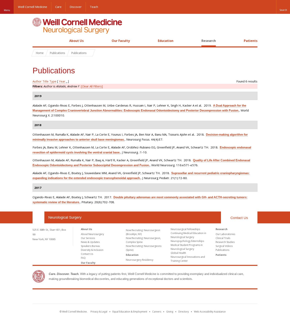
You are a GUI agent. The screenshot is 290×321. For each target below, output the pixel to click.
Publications (222, 250)
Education (165, 41)
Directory (183, 311)
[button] (283, 7)
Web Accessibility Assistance (210, 311)
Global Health (178, 253)
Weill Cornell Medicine (32, 7)
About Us (76, 41)
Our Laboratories (225, 234)
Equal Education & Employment (129, 311)
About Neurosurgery (92, 234)
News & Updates (90, 242)
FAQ (83, 258)
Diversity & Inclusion (92, 250)
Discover (76, 7)
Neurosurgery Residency (139, 260)
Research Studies (225, 242)
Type (52, 81)
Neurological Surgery (64, 217)
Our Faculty (121, 41)
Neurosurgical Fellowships (185, 229)
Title (45, 81)
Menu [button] (7, 10)
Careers (156, 311)
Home (37, 40)
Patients (250, 41)
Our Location (38, 217)
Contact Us (239, 218)
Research (208, 41)
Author (37, 81)
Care (58, 7)
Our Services (88, 238)
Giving (169, 311)
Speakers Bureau (90, 246)
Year (62, 81)
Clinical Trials (223, 238)
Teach (94, 7)
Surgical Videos (224, 246)
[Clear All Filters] (92, 86)
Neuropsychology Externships (187, 241)
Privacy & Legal (99, 311)
